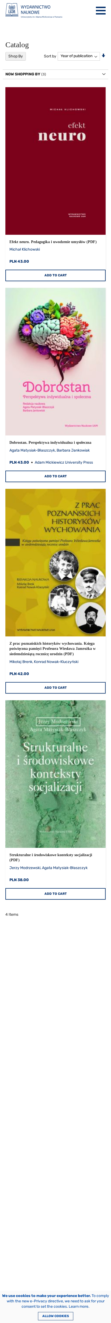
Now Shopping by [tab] (22, 74)
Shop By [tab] (15, 56)
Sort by (50, 56)
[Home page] (33, 10)
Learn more (78, 1306)
